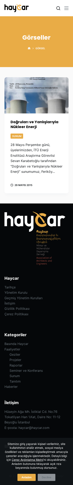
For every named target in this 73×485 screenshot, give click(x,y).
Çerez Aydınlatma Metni (27, 459)
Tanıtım (15, 381)
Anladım (26, 477)
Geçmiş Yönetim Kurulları (23, 298)
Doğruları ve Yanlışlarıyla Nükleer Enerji (34, 124)
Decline (46, 477)
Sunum (16, 136)
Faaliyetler (12, 349)
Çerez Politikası (16, 314)
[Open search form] (58, 8)
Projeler (15, 360)
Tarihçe (10, 287)
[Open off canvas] (66, 8)
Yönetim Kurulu (15, 292)
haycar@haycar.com (33, 428)
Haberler (11, 387)
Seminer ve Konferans (26, 371)
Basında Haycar (16, 344)
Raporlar (16, 365)
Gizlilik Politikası (17, 309)
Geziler (15, 354)
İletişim (9, 303)
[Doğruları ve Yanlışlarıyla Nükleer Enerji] (36, 95)
